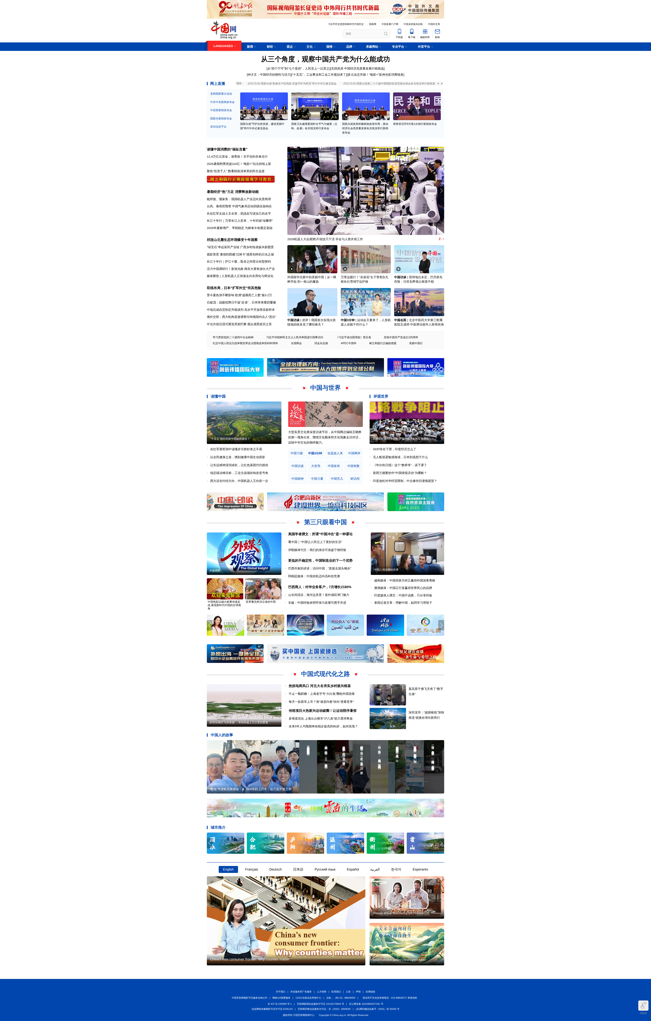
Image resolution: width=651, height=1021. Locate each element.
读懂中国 (218, 396)
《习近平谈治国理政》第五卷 (353, 337)
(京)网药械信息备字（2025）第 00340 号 (377, 1009)
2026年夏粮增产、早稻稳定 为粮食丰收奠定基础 (239, 228)
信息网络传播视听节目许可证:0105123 (272, 1009)
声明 (358, 991)
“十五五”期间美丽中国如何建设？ (230, 438)
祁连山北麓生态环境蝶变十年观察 (232, 240)
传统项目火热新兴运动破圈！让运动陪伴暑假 (323, 710)
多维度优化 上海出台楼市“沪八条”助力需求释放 (321, 718)
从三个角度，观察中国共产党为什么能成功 (325, 59)
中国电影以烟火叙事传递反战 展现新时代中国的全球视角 (224, 605)
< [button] (438, 83)
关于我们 (280, 991)
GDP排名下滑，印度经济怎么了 (394, 449)
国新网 (372, 24)
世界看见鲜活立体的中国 (261, 601)
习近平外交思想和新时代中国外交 (346, 24)
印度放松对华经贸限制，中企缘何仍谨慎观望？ (405, 481)
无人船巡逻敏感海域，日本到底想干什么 (400, 457)
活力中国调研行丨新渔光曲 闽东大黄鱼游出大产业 (241, 269)
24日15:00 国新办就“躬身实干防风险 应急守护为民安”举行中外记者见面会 (292, 83)
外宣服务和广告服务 (301, 991)
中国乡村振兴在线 (413, 24)
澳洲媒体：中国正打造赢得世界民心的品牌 (403, 588)
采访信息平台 (218, 126)
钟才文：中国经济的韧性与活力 (269, 74)
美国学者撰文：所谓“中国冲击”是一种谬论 (320, 534)
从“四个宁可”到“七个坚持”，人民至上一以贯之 (298, 68)
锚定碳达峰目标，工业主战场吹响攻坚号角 (239, 473)
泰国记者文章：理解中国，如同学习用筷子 (403, 602)
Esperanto (420, 869)
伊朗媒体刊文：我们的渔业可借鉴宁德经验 (317, 550)
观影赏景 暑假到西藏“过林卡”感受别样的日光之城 (240, 254)
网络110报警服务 (281, 997)
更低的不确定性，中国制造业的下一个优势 (320, 560)
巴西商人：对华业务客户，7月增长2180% (319, 587)
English (228, 869)
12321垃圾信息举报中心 (308, 997)
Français (251, 869)
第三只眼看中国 (325, 522)
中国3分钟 (348, 320)
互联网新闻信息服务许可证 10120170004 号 (320, 1004)
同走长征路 (321, 343)
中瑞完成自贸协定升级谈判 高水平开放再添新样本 (241, 309)
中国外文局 (434, 24)
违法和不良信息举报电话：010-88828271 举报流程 (390, 997)
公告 (348, 991)
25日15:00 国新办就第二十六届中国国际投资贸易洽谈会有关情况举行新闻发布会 (392, 83)
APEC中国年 (349, 343)
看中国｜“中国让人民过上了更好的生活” (315, 542)
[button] (441, 190)
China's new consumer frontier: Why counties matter (249, 959)
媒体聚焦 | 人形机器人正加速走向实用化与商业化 (240, 276)
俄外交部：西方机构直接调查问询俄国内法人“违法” (241, 317)
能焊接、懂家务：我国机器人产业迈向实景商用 (239, 199)
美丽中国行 (416, 343)
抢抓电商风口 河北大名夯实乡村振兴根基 (320, 686)
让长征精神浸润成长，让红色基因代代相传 (239, 465)
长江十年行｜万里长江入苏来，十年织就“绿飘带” (240, 220)
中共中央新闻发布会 (222, 102)
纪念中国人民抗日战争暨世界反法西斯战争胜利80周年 (245, 343)
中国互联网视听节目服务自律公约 (249, 997)
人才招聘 (321, 991)
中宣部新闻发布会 (221, 110)
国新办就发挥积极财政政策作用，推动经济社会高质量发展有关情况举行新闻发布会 (365, 128)
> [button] (442, 83)
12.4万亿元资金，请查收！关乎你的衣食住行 (237, 156)
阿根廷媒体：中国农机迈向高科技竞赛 (314, 576)
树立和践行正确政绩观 (382, 343)
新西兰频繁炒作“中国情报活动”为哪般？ (400, 473)
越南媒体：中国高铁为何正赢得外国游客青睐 (404, 580)
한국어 (396, 869)
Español (353, 869)
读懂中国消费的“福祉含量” (227, 149)
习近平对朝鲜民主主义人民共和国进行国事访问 (294, 337)
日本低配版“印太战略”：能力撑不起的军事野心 (401, 438)
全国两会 (296, 343)
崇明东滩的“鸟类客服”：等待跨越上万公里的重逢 (238, 722)
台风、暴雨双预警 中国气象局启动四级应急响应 (239, 206)
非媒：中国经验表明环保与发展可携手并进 (317, 602)
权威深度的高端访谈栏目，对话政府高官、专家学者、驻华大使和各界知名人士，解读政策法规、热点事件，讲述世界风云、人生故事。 (324, 437)
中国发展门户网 (390, 24)
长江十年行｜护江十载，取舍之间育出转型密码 (239, 261)
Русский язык (325, 869)
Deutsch (275, 869)
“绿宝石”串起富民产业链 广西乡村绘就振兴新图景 (240, 247)
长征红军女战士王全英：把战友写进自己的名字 (239, 213)
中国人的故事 (222, 735)
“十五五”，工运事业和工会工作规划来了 (319, 74)
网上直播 (217, 83)
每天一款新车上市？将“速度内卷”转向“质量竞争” (321, 701)
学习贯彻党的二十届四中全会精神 (233, 337)
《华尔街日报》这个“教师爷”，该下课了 (400, 465)
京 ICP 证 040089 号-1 (280, 1004)
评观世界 (380, 396)
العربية (375, 869)
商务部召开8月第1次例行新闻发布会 (415, 123)
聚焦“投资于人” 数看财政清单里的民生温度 (236, 171)
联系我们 (336, 991)
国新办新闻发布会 (221, 118)
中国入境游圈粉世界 (386, 569)
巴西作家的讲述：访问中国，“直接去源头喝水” (319, 568)
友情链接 (370, 991)
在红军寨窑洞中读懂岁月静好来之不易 (236, 449)
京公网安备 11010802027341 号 (366, 1004)
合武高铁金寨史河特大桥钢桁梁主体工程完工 (317, 239)
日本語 (298, 869)
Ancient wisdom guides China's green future (399, 959)
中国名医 (400, 320)
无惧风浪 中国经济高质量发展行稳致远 (357, 68)
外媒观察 (214, 570)
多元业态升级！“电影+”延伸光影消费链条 (375, 74)
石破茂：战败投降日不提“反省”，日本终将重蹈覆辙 (241, 302)
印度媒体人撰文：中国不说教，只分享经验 (403, 595)
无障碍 (643, 1013)
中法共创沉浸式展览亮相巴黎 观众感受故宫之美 (239, 324)
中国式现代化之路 (325, 673)
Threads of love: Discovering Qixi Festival (398, 913)
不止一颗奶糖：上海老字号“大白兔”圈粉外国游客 (322, 693)
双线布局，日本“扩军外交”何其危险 (234, 288)
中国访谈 (400, 277)
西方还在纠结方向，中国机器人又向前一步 (239, 481)
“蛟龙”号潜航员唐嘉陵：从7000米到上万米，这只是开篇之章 (250, 789)
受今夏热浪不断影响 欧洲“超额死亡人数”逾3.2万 (239, 295)
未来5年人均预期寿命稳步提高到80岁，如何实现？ (323, 726)
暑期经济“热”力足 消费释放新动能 (233, 192)
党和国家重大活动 (221, 93)
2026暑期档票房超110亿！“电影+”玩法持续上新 (239, 164)
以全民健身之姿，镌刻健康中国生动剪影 (237, 457)
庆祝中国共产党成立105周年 (401, 337)
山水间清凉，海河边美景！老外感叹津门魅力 (318, 595)
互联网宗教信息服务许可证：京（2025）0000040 (324, 1009)
